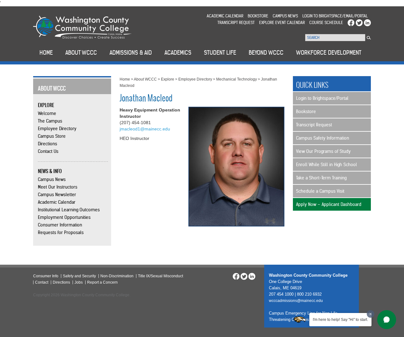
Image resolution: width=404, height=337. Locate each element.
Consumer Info (45, 276)
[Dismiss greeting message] (370, 314)
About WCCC (145, 79)
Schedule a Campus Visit (320, 191)
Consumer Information (60, 225)
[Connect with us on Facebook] (351, 22)
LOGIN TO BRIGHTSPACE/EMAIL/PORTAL (335, 16)
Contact (41, 282)
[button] (386, 319)
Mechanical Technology (236, 79)
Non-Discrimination (117, 276)
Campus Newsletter (57, 194)
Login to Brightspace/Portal (322, 98)
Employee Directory (57, 128)
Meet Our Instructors (57, 187)
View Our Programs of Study (323, 151)
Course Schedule (326, 22)
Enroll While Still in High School (326, 164)
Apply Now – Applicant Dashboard (328, 204)
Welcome (47, 113)
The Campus (50, 121)
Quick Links (312, 85)
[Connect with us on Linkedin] (367, 22)
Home (125, 79)
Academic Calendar (56, 202)
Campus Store (52, 136)
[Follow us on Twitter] (359, 22)
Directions (47, 144)
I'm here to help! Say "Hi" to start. (340, 319)
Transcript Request (236, 22)
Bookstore (258, 16)
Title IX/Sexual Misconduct (160, 276)
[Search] (369, 37)
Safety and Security (79, 276)
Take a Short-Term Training (321, 178)
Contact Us (48, 151)
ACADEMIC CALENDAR (225, 16)
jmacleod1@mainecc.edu (145, 128)
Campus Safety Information (322, 138)
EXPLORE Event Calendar (282, 22)
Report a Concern (102, 282)
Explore (167, 79)
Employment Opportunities (64, 217)
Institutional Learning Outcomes (69, 210)
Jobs (78, 282)
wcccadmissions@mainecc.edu (296, 300)
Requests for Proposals (61, 232)
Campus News (285, 16)
